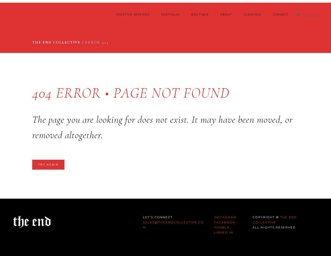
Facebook (225, 222)
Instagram (225, 217)
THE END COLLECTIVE (56, 42)
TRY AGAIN (48, 164)
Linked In (223, 232)
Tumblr (222, 227)
